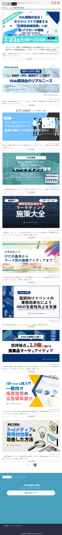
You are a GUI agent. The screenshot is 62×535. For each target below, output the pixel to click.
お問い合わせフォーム (31, 493)
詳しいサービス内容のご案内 (19, 477)
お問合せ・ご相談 (7, 476)
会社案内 (6, 525)
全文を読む (29, 59)
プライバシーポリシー (16, 525)
